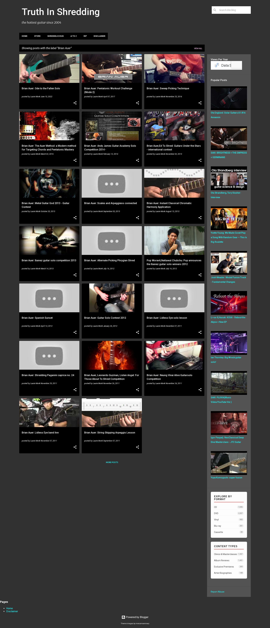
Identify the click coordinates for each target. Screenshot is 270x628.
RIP (85, 36)
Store (37, 36)
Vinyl (228, 519)
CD (228, 507)
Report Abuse (217, 591)
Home (24, 36)
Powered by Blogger (136, 617)
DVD (228, 513)
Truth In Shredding (61, 11)
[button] (75, 103)
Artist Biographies (228, 573)
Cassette (228, 532)
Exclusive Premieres (228, 566)
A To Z (73, 36)
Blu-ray (228, 526)
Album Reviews (228, 560)
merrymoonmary (142, 624)
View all (198, 48)
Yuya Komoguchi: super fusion (226, 477)
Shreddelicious (55, 36)
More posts (112, 462)
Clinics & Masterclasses (228, 554)
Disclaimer (99, 36)
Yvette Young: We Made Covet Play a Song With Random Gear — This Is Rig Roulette (229, 237)
